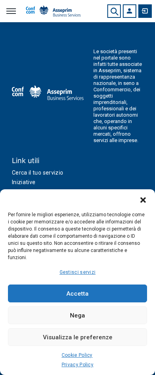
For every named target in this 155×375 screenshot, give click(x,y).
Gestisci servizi (78, 272)
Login (129, 11)
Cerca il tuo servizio (37, 172)
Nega (77, 315)
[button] (143, 199)
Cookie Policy (77, 355)
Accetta (77, 293)
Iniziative (24, 182)
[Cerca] (114, 11)
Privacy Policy (77, 364)
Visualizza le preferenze (77, 337)
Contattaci (145, 11)
